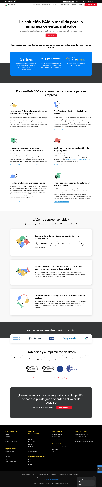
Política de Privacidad (74, 474)
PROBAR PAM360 (64, 407)
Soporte (80, 4)
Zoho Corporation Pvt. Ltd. (45, 483)
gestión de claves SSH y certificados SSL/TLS (78, 159)
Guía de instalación (32, 449)
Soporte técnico (99, 469)
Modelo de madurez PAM (80, 436)
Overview (7, 434)
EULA (34, 474)
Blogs (29, 459)
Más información (58, 164)
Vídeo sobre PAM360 (33, 451)
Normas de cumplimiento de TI (59, 446)
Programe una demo (9, 451)
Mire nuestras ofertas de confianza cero (65, 130)
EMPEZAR (51, 35)
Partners (87, 1)
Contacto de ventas (62, 476)
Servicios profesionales (10, 461)
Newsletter (52, 476)
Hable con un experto (16, 201)
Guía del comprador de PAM (81, 434)
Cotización (74, 4)
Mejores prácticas (32, 441)
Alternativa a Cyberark (57, 434)
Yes (80, 481)
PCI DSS (53, 451)
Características (45, 4)
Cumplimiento (62, 474)
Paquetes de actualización (11, 441)
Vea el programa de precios (61, 201)
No (80, 484)
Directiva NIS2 (55, 449)
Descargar (89, 4)
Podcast (30, 464)
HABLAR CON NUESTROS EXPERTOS (43, 407)
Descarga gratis (8, 454)
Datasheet (30, 439)
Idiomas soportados (9, 444)
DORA (53, 454)
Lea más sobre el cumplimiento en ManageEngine (51, 378)
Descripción (36, 4)
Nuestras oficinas (74, 476)
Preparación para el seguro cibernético (84, 441)
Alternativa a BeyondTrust (57, 439)
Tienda (82, 1)
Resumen (30, 446)
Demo (61, 4)
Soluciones (54, 4)
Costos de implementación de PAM (83, 439)
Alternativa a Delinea (56, 436)
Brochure (30, 444)
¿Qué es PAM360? (32, 437)
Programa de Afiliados (41, 476)
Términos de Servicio (43, 474)
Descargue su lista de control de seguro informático (24, 164)
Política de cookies (28, 476)
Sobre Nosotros (26, 474)
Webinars (30, 461)
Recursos (66, 4)
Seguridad (53, 474)
